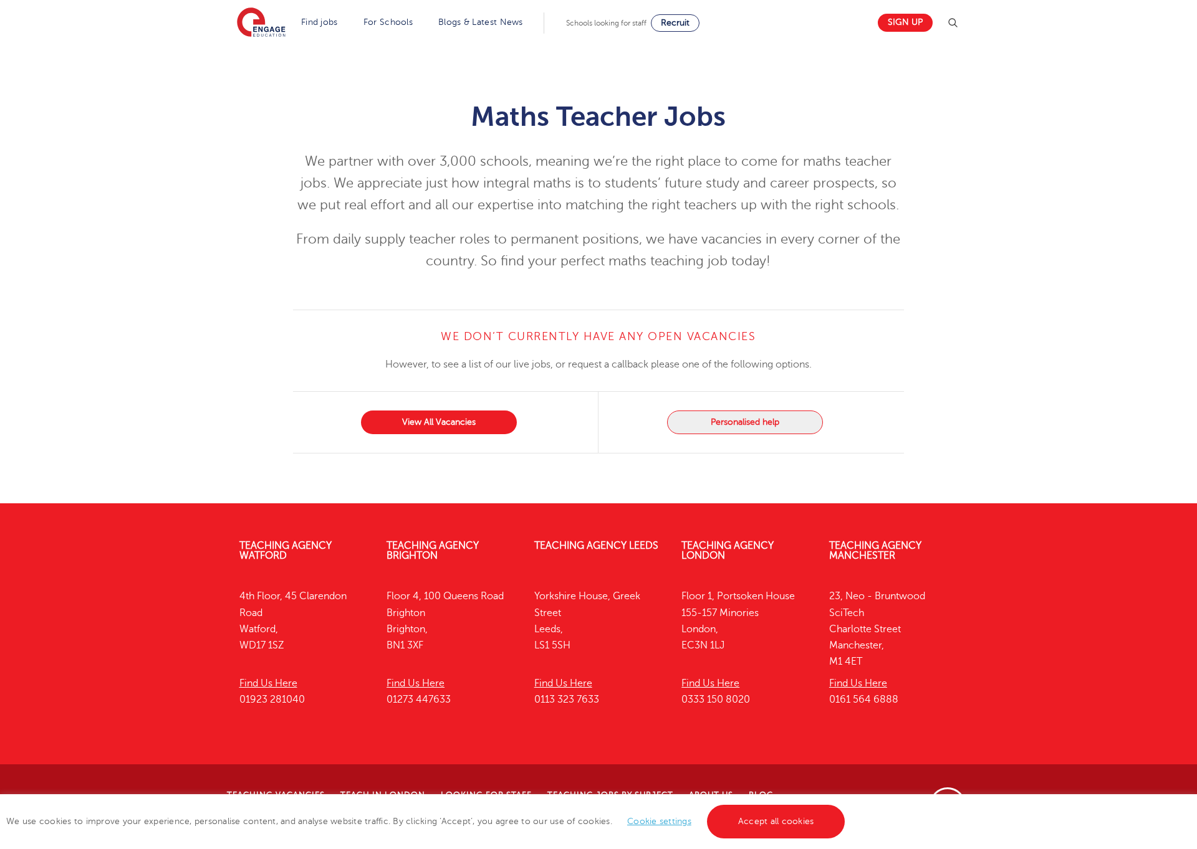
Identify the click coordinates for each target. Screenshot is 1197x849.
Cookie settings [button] (659, 821)
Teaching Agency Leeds (596, 546)
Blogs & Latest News (480, 22)
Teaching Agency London (727, 551)
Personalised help (745, 422)
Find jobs (319, 22)
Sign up (905, 22)
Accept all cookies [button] (776, 821)
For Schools (388, 22)
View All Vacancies (439, 422)
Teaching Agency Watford (285, 551)
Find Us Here (268, 683)
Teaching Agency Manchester (875, 551)
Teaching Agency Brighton (433, 551)
